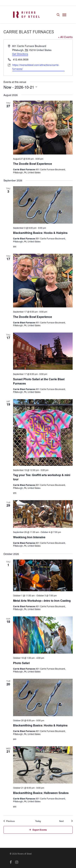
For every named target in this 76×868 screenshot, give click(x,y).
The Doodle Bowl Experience (32, 164)
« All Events (65, 37)
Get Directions (20, 54)
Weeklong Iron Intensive (29, 537)
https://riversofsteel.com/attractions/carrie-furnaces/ (35, 67)
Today (38, 821)
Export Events (40, 829)
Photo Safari (21, 663)
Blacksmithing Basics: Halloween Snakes (41, 793)
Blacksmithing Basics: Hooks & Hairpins (40, 233)
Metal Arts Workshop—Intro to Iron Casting (42, 601)
